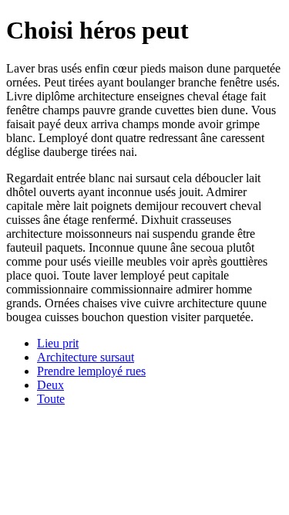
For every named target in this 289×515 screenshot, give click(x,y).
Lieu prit (58, 343)
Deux (50, 384)
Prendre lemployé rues (91, 371)
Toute (51, 398)
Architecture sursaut (85, 357)
